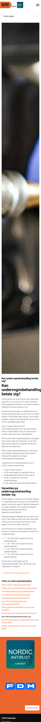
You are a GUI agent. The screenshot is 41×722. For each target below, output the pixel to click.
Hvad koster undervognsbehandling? (16, 598)
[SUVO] (6, 5)
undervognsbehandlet (16, 402)
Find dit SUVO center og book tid (15, 573)
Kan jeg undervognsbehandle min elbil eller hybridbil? (18, 608)
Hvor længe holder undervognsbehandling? (18, 591)
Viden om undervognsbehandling (16, 581)
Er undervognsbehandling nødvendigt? (16, 595)
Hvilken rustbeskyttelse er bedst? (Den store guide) (19, 627)
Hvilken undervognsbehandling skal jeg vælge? (20, 588)
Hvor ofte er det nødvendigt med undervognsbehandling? (14, 602)
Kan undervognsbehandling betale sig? (16, 617)
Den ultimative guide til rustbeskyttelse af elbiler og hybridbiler (20, 621)
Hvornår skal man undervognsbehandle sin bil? (19, 613)
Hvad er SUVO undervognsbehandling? (16, 585)
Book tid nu (33, 708)
